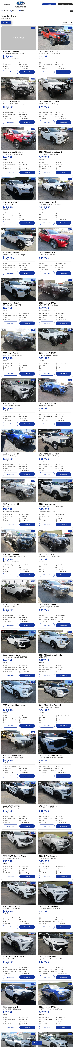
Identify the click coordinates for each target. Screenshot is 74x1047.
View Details (10, 72)
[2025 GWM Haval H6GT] (55, 893)
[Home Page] (14, 4)
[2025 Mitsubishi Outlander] (55, 641)
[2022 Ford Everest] (55, 490)
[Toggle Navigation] (71, 10)
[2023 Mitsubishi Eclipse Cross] (55, 138)
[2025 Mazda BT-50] (55, 390)
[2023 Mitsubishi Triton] (55, 38)
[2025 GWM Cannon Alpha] (55, 742)
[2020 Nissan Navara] (18, 540)
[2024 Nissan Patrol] (55, 188)
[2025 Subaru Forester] (55, 591)
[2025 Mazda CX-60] (18, 289)
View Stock (49, 4)
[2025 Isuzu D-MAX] (18, 339)
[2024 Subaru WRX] (18, 188)
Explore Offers (65, 4)
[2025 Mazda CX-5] (55, 239)
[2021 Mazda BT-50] (18, 490)
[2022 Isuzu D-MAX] (55, 289)
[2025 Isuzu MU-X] (18, 390)
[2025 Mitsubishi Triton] (55, 440)
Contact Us (27, 72)
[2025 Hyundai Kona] (18, 641)
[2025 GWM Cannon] (18, 792)
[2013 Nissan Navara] (18, 38)
